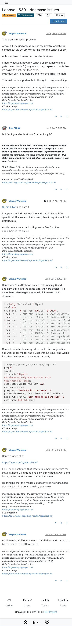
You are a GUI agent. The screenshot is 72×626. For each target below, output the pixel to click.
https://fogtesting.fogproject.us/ (17, 103)
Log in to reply (59, 21)
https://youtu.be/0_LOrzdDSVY (20, 462)
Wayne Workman (18, 33)
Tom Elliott (14, 128)
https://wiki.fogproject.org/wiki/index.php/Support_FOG (29, 182)
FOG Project (50, 611)
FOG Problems (26, 15)
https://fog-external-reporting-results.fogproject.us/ (27, 109)
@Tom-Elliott (9, 206)
